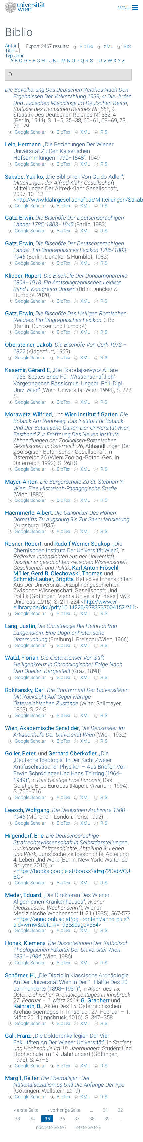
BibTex (86, 46)
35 (47, 1118)
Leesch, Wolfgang (27, 810)
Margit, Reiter (22, 1078)
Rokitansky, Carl (25, 690)
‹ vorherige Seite (64, 1110)
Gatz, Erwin (19, 217)
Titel (9, 51)
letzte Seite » (88, 1127)
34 (32, 1118)
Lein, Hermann (23, 144)
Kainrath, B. (27, 1006)
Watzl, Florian (21, 657)
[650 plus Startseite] (71, 8)
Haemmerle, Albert (28, 512)
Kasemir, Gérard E (27, 370)
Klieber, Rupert (23, 275)
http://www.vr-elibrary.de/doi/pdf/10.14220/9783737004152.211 (74, 604)
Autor (11, 46)
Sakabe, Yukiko (24, 176)
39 (107, 1118)
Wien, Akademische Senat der (42, 728)
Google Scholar (30, 132)
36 (62, 1118)
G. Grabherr (95, 1000)
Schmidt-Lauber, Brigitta (43, 579)
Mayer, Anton (21, 481)
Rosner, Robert (23, 543)
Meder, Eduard (23, 895)
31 (105, 1110)
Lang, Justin (20, 626)
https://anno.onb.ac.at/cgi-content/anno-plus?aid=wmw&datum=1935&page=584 (71, 922)
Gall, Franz (18, 1035)
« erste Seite (26, 1110)
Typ (9, 56)
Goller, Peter (20, 753)
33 (17, 1118)
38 (92, 1118)
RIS (127, 46)
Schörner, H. (20, 975)
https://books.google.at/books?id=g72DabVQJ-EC (72, 874)
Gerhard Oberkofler (72, 753)
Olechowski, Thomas (77, 573)
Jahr (19, 56)
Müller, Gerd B (30, 573)
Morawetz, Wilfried (28, 414)
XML (108, 46)
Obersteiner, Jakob (28, 344)
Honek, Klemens (25, 943)
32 (120, 1110)
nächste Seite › (51, 1127)
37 (77, 1118)
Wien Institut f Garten (91, 414)
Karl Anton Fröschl (95, 567)
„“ (63, 151)
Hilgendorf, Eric (24, 835)
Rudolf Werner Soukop (82, 543)
